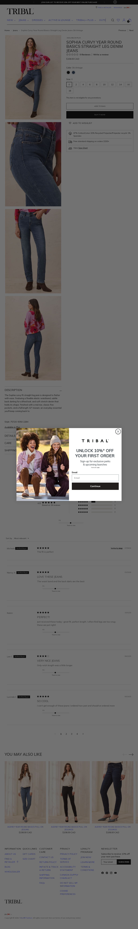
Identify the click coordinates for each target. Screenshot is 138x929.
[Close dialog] (118, 431)
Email (74, 472)
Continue (95, 486)
